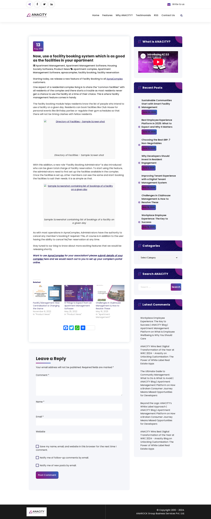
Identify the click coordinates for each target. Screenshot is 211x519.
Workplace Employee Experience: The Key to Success (155, 219)
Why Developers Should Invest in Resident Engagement (155, 159)
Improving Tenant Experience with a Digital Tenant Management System (159, 179)
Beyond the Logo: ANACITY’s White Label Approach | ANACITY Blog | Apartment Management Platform (156, 408)
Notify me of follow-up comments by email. (64, 457)
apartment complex (85, 69)
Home (95, 15)
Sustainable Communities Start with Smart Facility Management (157, 104)
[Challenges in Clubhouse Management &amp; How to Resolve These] (110, 293)
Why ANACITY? (124, 15)
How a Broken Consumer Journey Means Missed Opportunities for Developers (157, 390)
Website (40, 431)
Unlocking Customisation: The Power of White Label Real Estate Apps (157, 360)
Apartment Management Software (86, 65)
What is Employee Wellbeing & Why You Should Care (157, 335)
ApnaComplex (115, 78)
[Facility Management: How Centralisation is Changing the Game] (47, 293)
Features (107, 15)
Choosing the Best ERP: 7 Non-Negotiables (156, 141)
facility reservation (108, 72)
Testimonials (143, 15)
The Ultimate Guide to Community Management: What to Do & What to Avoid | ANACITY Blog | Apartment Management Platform (156, 378)
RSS (156, 15)
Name (40, 401)
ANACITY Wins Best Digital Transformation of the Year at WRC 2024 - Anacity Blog (157, 435)
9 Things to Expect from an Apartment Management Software (78, 305)
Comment (42, 375)
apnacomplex (69, 72)
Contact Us (168, 15)
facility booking (87, 72)
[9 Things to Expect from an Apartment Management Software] (78, 293)
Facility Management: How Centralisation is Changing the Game (46, 305)
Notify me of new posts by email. (58, 465)
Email (40, 416)
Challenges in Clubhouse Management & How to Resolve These (108, 305)
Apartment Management (50, 65)
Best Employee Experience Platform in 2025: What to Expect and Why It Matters (157, 123)
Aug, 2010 (38, 46)
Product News (62, 69)
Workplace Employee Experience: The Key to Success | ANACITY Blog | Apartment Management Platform (154, 324)
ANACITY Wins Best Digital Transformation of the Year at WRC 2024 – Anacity (157, 350)
